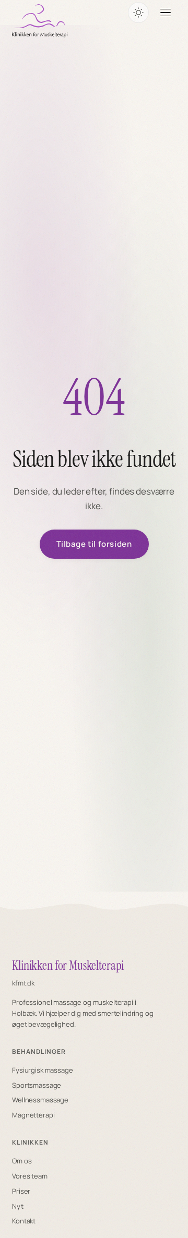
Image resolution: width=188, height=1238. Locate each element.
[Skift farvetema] (138, 12)
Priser (21, 1191)
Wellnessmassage (40, 1099)
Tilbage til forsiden (94, 543)
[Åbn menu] (165, 12)
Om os (21, 1160)
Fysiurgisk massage (42, 1070)
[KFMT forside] (39, 21)
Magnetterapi (33, 1115)
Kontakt (24, 1220)
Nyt (18, 1206)
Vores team (30, 1176)
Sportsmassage (36, 1085)
